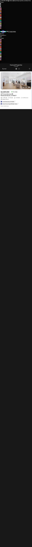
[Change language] (1, 8)
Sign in (5, 29)
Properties (2, 35)
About (1, 33)
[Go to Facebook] (0, 3)
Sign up (1, 29)
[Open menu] (0, 62)
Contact (2, 38)
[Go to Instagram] (0, 5)
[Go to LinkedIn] (0, 6)
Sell (1, 36)
